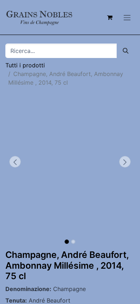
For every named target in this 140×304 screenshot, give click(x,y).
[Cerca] (126, 51)
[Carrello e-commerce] (109, 17)
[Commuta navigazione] (127, 17)
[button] (15, 161)
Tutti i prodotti (25, 65)
